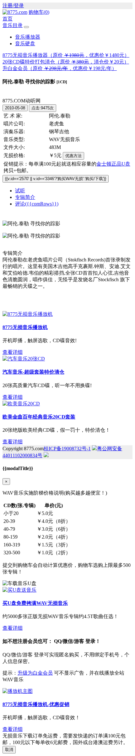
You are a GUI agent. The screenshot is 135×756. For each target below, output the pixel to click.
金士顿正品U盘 (113, 164)
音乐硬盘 (25, 43)
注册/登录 (13, 5)
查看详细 (13, 352)
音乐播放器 (27, 37)
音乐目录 (13, 25)
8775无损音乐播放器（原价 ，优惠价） (66, 55)
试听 (20, 190)
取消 (9, 749)
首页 (8, 18)
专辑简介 (25, 197)
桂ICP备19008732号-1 (67, 448)
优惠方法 (73, 155)
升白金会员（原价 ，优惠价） (60, 68)
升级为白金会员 (35, 673)
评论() (36, 203)
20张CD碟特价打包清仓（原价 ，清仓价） (66, 61)
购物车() (39, 12)
